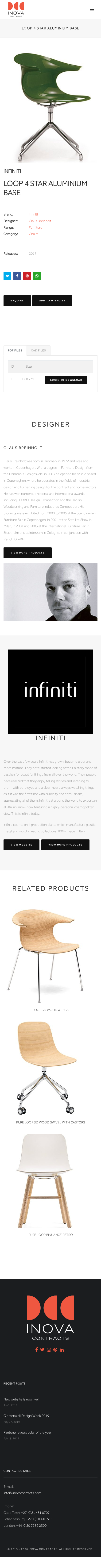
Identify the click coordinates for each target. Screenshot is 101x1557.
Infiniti (33, 214)
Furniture (35, 227)
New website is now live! (21, 1399)
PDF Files (15, 350)
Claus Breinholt (40, 221)
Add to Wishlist (52, 300)
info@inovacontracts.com (22, 1493)
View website (21, 844)
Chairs (33, 234)
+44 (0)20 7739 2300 (31, 1525)
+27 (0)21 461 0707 (35, 1513)
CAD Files (38, 350)
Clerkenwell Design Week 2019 (26, 1416)
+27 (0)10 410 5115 (40, 1519)
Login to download (66, 380)
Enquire (17, 300)
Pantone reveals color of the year (27, 1432)
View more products (28, 552)
